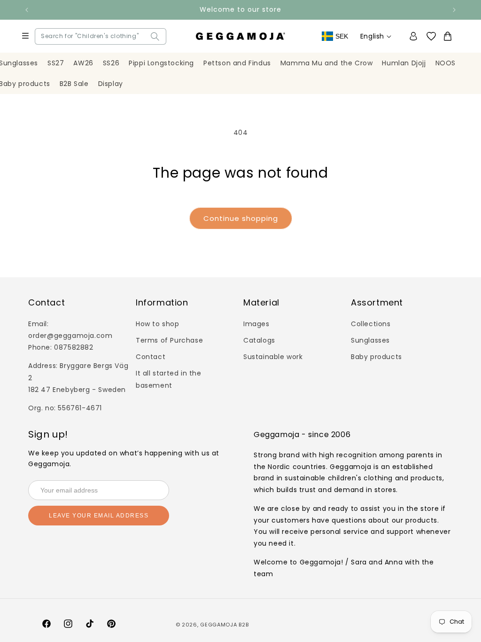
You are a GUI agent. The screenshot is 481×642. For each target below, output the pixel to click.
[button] (43, 36)
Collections (371, 324)
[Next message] (454, 10)
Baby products (376, 356)
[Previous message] (26, 10)
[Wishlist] (434, 36)
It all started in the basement (169, 379)
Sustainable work (273, 356)
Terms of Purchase (169, 340)
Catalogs (259, 340)
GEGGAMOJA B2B (224, 624)
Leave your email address (98, 515)
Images (256, 324)
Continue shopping (240, 218)
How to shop (157, 324)
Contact (150, 356)
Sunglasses (370, 340)
